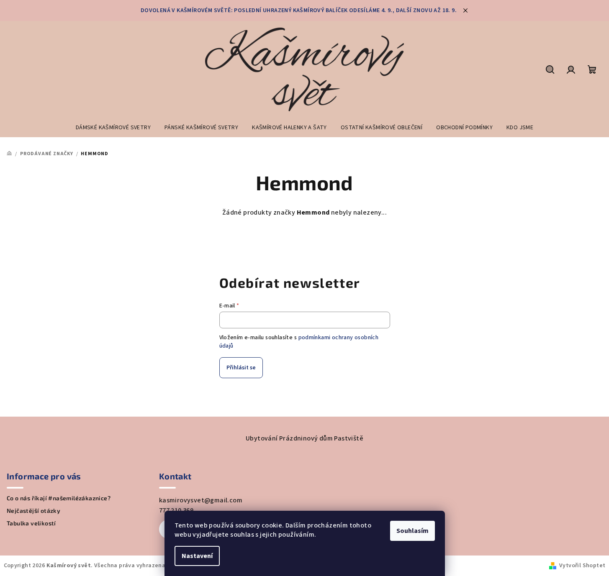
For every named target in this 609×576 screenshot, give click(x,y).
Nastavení (197, 556)
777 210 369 (176, 510)
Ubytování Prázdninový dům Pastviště (304, 438)
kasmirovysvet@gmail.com (200, 500)
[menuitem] (113, 127)
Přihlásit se (241, 368)
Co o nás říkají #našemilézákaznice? (58, 498)
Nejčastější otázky (33, 511)
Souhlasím (412, 530)
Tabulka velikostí (31, 523)
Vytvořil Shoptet (582, 565)
